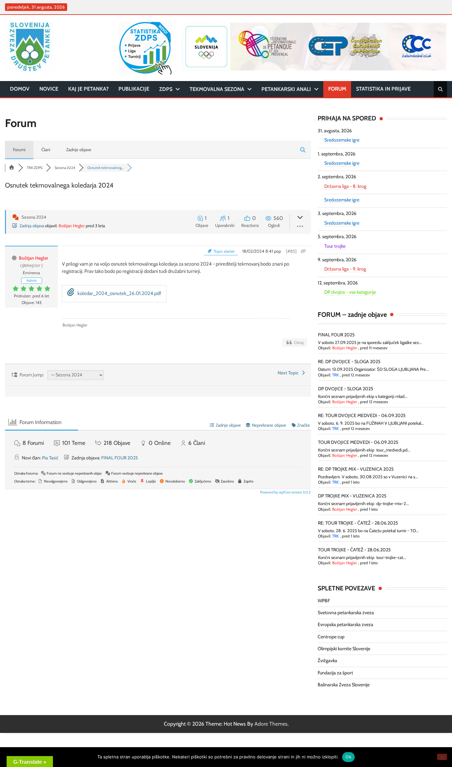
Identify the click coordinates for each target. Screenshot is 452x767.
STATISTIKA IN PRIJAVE (383, 89)
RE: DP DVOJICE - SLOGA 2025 (349, 361)
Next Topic (289, 373)
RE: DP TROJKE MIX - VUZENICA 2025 (356, 469)
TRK (335, 374)
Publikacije (133, 89)
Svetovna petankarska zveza (346, 613)
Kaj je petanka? (88, 89)
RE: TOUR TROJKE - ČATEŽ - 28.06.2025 (358, 523)
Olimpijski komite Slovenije (344, 649)
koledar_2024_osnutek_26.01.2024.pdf (118, 293)
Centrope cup (331, 637)
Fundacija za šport (335, 673)
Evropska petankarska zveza (345, 624)
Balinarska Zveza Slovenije (344, 685)
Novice (48, 89)
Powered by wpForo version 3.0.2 (285, 492)
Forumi (19, 149)
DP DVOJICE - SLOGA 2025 (345, 389)
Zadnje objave (78, 149)
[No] (442, 757)
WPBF (324, 601)
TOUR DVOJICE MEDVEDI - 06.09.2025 (358, 442)
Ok (348, 756)
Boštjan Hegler (72, 225)
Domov (19, 89)
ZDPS (165, 89)
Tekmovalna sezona (217, 89)
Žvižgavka (327, 660)
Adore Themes (271, 724)
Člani (45, 149)
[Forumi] (12, 167)
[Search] (440, 89)
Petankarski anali (286, 89)
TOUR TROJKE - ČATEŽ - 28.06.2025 (354, 550)
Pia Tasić (50, 458)
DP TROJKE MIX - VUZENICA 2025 (352, 496)
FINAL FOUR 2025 (119, 458)
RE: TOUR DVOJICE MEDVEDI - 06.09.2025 (362, 415)
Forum (337, 89)
